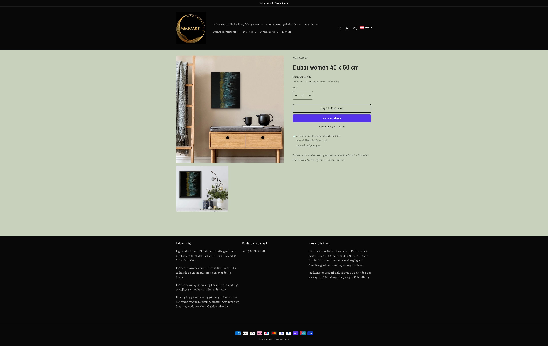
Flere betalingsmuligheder (332, 126)
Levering (312, 81)
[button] (237, 24)
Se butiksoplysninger (308, 145)
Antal (295, 87)
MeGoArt (269, 339)
